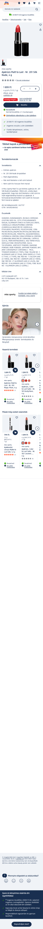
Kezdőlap (5, 19)
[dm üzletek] (19, 3)
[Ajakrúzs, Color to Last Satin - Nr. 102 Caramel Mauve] (29, 380)
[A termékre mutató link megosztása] (40, 29)
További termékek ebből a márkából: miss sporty (27, 295)
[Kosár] (34, 3)
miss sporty (6, 69)
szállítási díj (7, 95)
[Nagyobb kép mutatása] (21, 40)
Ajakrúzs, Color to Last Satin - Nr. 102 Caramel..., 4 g (28, 452)
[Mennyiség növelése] (35, 88)
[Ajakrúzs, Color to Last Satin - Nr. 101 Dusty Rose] (23, 380)
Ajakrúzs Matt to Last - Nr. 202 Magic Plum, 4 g (10, 385)
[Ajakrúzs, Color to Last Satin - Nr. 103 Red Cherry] (26, 380)
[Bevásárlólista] (24, 3)
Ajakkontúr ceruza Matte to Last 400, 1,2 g (10, 450)
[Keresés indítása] (36, 9)
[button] (39, 3)
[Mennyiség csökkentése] (24, 88)
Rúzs (30, 19)
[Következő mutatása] (37, 324)
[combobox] (21, 9)
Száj (25, 19)
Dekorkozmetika (16, 19)
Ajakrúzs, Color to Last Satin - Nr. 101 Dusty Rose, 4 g (28, 390)
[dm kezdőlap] (6, 3)
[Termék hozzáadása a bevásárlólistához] (40, 24)
